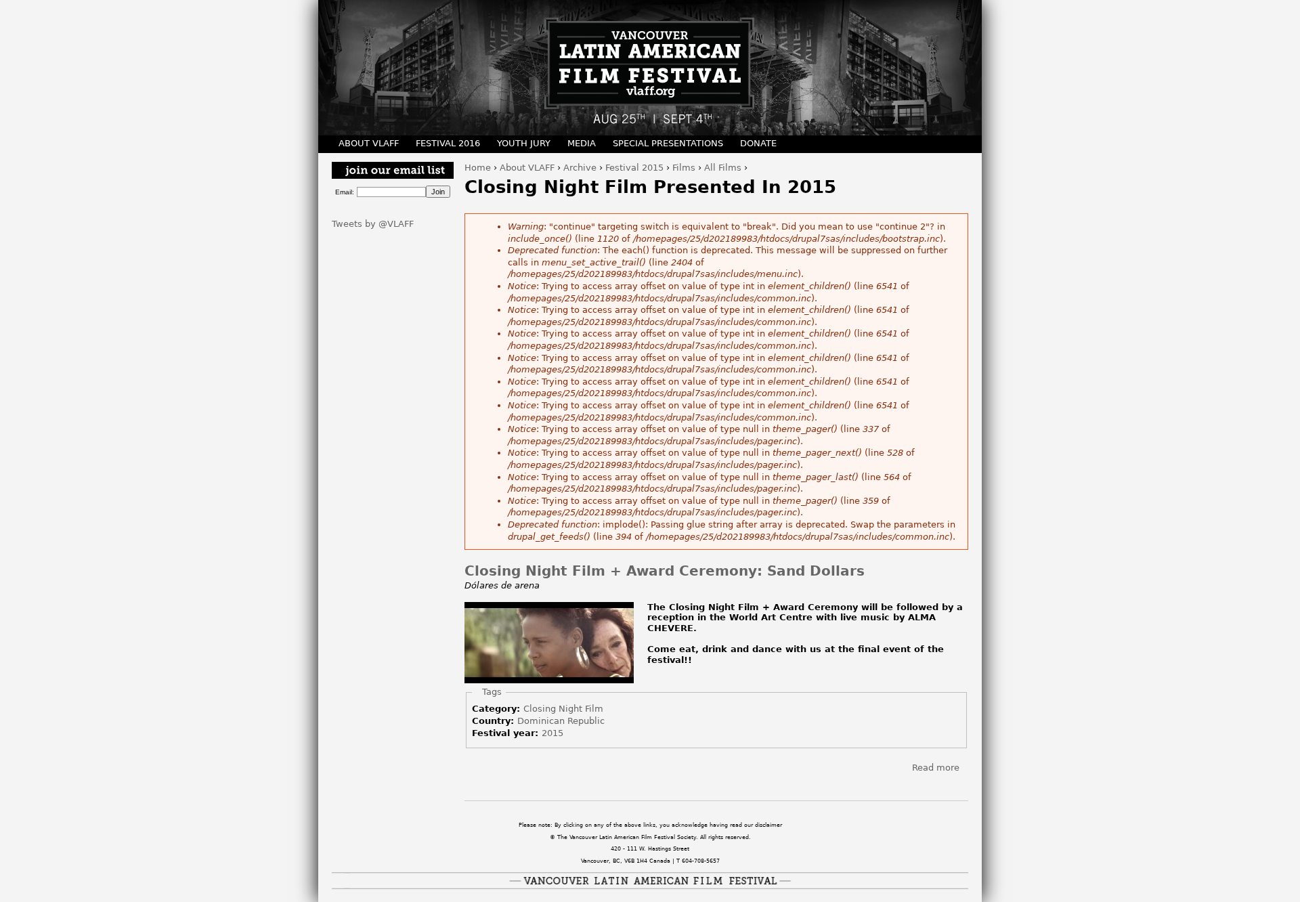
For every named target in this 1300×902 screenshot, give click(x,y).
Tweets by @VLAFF (373, 224)
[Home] (650, 67)
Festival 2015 (634, 168)
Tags (492, 692)
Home (477, 168)
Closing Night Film (563, 709)
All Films (722, 168)
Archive (580, 168)
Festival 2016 (448, 143)
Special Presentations (668, 143)
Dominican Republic (561, 721)
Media (581, 143)
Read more (935, 768)
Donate (758, 143)
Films (683, 168)
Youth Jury (523, 143)
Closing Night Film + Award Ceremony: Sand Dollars (664, 571)
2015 (552, 733)
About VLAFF (527, 168)
